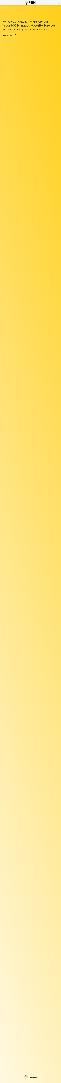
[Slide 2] (32, 1081)
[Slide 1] (29, 1081)
